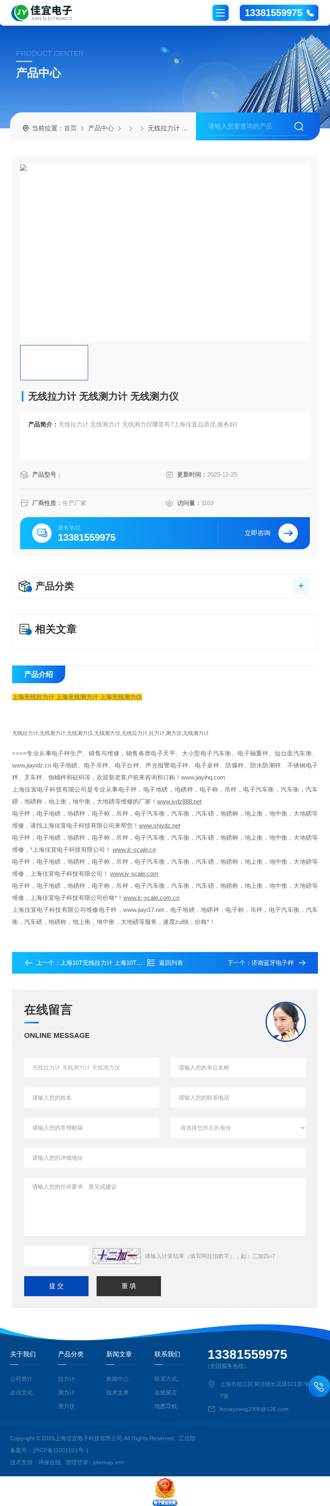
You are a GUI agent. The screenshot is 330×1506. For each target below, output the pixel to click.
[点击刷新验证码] (117, 1256)
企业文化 (21, 1392)
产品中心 (101, 128)
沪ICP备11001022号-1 (61, 1450)
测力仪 (66, 1406)
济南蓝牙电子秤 (273, 962)
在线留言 (166, 1392)
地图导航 (166, 1406)
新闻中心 (117, 1379)
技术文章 (117, 1392)
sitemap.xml (108, 1462)
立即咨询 (257, 533)
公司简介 (21, 1379)
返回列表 (171, 962)
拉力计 (66, 1379)
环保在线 (49, 1462)
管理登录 (77, 1462)
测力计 (66, 1392)
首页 (70, 128)
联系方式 (166, 1379)
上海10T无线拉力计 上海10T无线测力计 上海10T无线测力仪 (140, 962)
